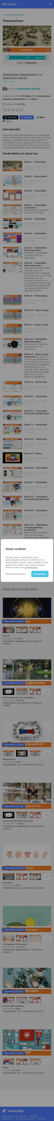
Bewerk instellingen (16, 574)
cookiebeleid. (31, 567)
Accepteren (40, 574)
